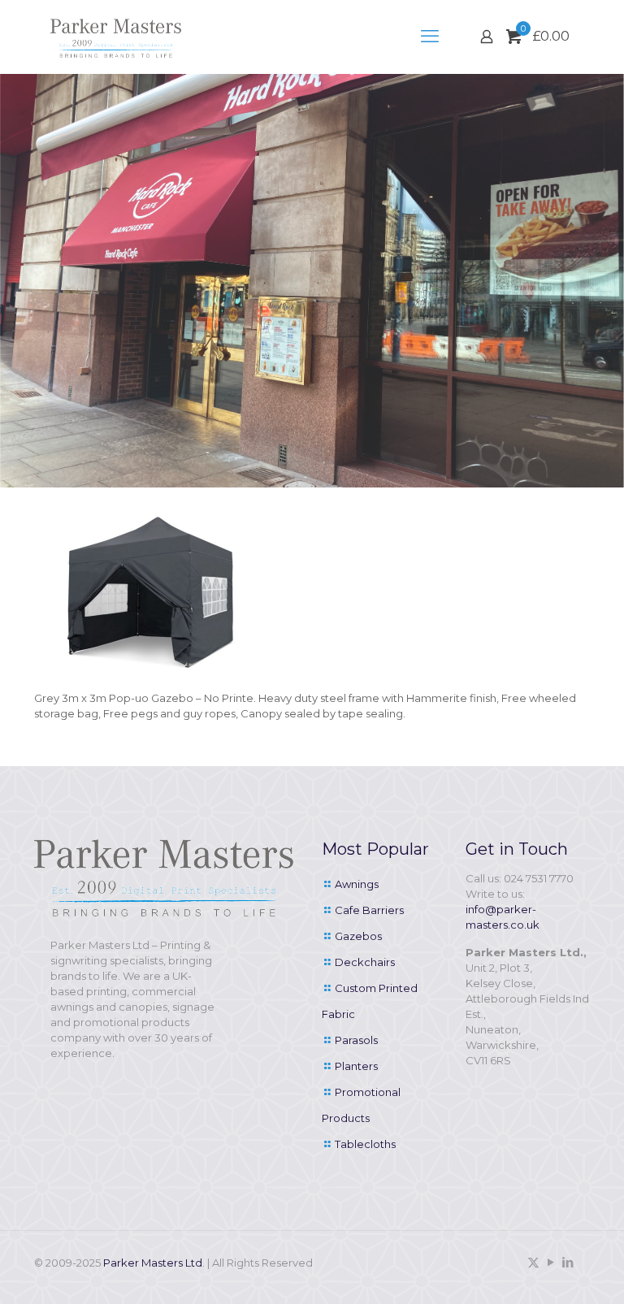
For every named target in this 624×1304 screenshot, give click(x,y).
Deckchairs (365, 961)
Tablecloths (365, 1143)
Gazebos (358, 935)
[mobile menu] (430, 36)
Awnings (357, 883)
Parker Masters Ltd (152, 1262)
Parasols (356, 1039)
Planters (356, 1065)
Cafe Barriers (369, 909)
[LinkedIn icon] (567, 1262)
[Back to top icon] (546, 1271)
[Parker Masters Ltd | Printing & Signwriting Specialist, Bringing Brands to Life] (115, 36)
